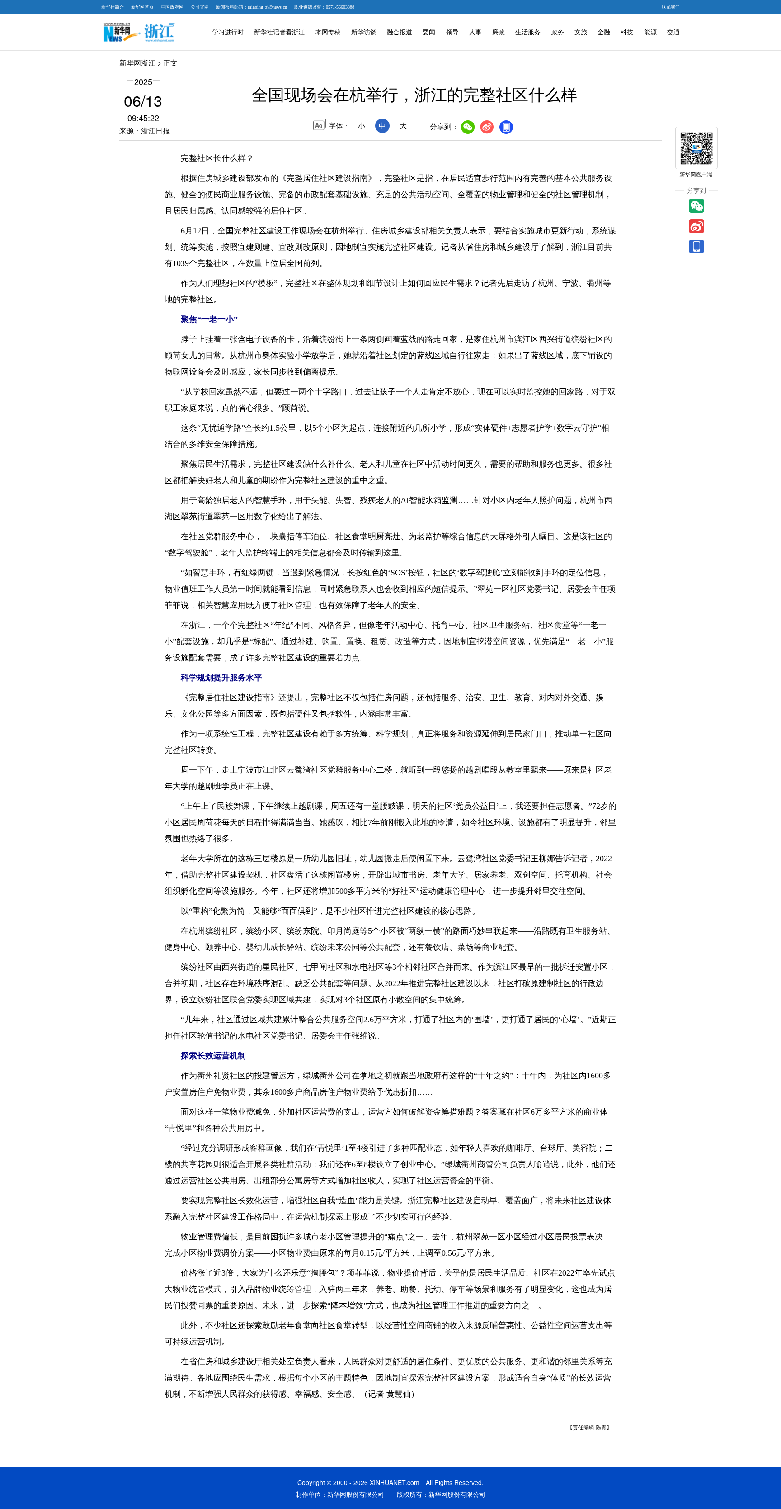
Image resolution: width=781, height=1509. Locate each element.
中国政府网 (172, 7)
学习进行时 (228, 32)
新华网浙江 (137, 62)
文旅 (580, 32)
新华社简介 (112, 7)
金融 (604, 32)
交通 (673, 32)
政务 (557, 32)
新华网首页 (142, 7)
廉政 (498, 32)
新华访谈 (363, 32)
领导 (452, 32)
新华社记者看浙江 (279, 32)
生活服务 (528, 32)
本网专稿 (328, 32)
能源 (650, 32)
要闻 (429, 32)
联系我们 (671, 7)
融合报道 (399, 32)
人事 (475, 32)
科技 (627, 32)
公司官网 (200, 7)
